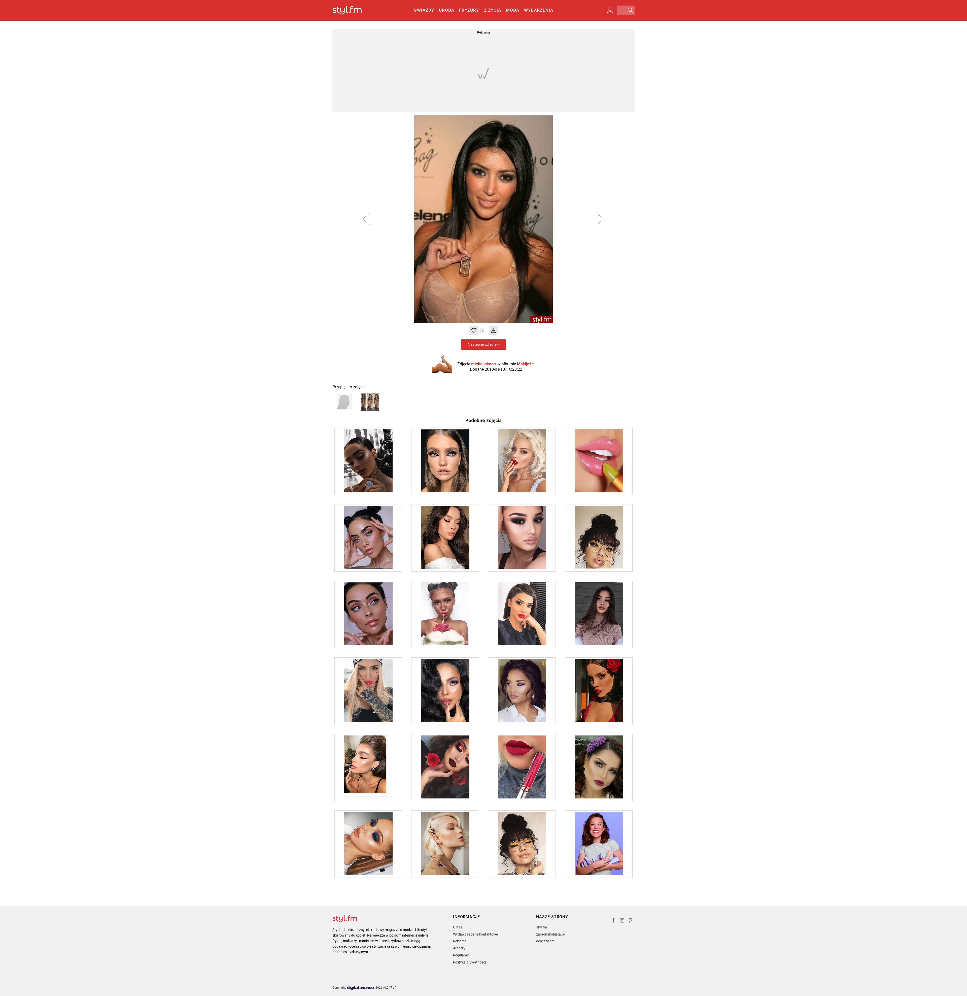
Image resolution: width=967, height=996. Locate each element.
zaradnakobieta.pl (550, 934)
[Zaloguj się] (610, 10)
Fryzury (469, 10)
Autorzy (459, 948)
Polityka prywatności (469, 962)
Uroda (446, 10)
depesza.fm (545, 941)
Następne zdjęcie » (483, 344)
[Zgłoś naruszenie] (493, 330)
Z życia (492, 10)
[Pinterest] (631, 921)
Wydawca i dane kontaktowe (475, 934)
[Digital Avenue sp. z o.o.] (360, 988)
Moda (512, 10)
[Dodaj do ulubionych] (473, 330)
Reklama (460, 941)
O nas (457, 927)
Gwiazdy (424, 10)
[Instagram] (622, 921)
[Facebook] (613, 921)
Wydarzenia (538, 10)
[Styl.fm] (352, 10)
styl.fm (541, 927)
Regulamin (461, 955)
